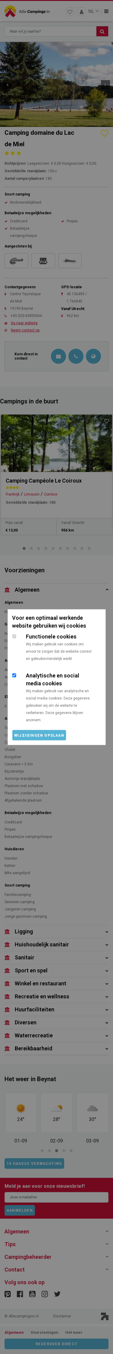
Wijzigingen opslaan (39, 735)
